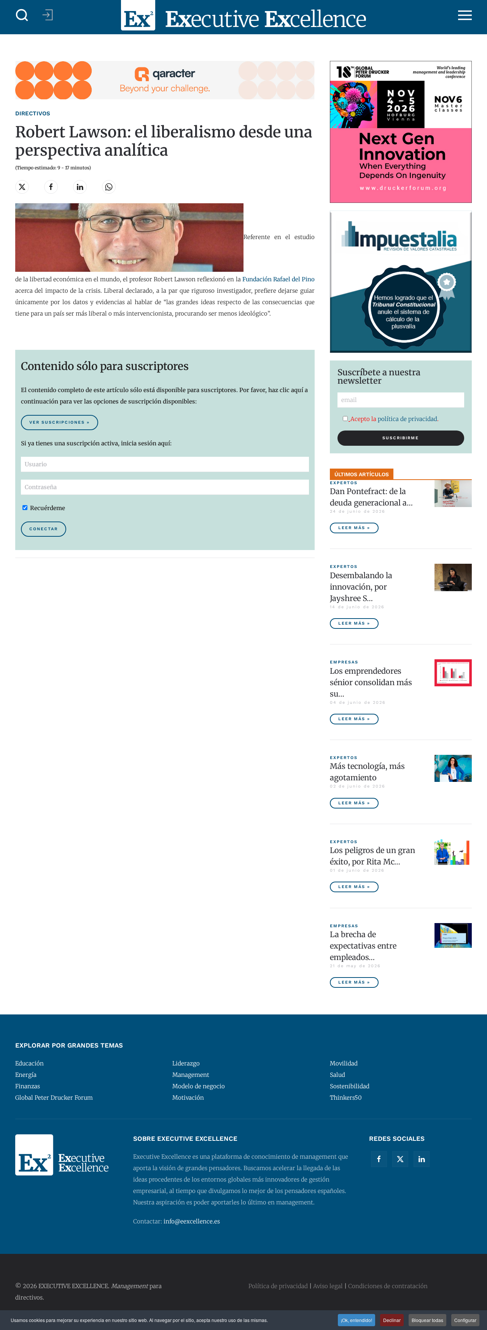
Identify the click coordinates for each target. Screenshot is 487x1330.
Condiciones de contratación (388, 1286)
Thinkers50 (346, 1097)
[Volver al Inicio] (243, 15)
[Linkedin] (422, 1159)
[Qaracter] (165, 79)
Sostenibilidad (349, 1086)
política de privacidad (407, 419)
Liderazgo (186, 1063)
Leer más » (354, 527)
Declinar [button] (392, 1320)
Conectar (43, 528)
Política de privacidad (278, 1286)
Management (190, 1074)
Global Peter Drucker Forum (54, 1097)
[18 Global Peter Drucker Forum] (401, 131)
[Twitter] (400, 1159)
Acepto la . (394, 419)
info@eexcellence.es (192, 1221)
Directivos (32, 113)
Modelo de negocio (198, 1086)
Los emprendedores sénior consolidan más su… (371, 682)
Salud (337, 1074)
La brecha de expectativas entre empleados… (363, 946)
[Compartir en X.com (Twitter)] (22, 187)
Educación (29, 1063)
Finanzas (27, 1086)
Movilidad (344, 1063)
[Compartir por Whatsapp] (109, 187)
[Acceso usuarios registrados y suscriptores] (47, 15)
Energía (26, 1074)
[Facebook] (379, 1159)
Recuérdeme (47, 508)
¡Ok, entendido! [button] (356, 1320)
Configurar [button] (465, 1320)
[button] (22, 15)
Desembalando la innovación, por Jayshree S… (361, 587)
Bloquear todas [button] (427, 1320)
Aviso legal (328, 1286)
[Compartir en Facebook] (51, 187)
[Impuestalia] (401, 281)
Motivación (188, 1097)
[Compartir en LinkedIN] (80, 187)
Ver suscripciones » (59, 422)
